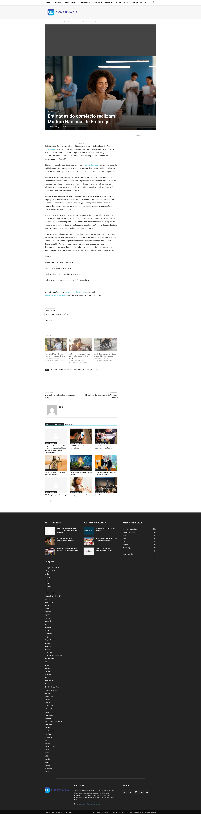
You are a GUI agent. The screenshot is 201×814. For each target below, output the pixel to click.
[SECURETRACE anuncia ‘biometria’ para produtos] (81, 436)
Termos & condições (139, 2)
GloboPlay (48, 634)
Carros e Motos (50, 593)
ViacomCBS (48, 765)
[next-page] (49, 501)
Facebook (48, 621)
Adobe (47, 574)
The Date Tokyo (121, 2)
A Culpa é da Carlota (52, 568)
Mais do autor (70, 424)
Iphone (47, 665)
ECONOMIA (54, 369)
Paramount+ (49, 696)
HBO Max (48, 646)
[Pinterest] (56, 136)
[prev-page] (46, 501)
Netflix (47, 678)
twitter (47, 756)
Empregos (48, 609)
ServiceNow (97, 2)
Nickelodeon (49, 681)
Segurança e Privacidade (53, 721)
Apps (48, 2)
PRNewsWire (49, 709)
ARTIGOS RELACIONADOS (54, 424)
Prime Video (49, 706)
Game (47, 630)
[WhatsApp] (61, 136)
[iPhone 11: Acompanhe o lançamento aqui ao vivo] (89, 551)
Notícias (58, 2)
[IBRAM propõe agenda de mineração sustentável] (56, 485)
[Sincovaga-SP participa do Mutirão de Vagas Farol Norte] (56, 344)
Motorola (48, 674)
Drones (47, 605)
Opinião (47, 693)
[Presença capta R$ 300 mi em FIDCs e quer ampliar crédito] (106, 463)
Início (46, 22)
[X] (51, 136)
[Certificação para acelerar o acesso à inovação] (81, 463)
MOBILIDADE (77, 369)
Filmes (47, 624)
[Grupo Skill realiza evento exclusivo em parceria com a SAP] (106, 485)
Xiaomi (47, 772)
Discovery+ (48, 599)
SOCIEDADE (94, 369)
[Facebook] (47, 136)
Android (47, 577)
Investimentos (49, 659)
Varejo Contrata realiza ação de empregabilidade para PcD (105, 355)
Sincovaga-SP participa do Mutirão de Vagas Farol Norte (55, 355)
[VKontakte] (141, 792)
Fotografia (48, 627)
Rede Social (49, 715)
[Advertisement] (100, 40)
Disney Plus (49, 602)
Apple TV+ (48, 587)
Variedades (48, 762)
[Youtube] (147, 792)
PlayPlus (47, 699)
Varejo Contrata (91, 165)
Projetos (109, 2)
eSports (47, 615)
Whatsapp (48, 768)
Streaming (83, 2)
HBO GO (47, 643)
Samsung (48, 718)
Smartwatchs (49, 731)
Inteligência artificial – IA (53, 656)
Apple (47, 580)
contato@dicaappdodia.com (90, 804)
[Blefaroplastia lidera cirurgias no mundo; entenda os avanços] (81, 485)
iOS (46, 662)
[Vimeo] (136, 792)
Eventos (47, 618)
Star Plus (48, 734)
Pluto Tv (47, 703)
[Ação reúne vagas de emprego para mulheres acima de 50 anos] (80, 344)
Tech (46, 740)
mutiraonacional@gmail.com (56, 295)
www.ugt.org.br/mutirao (75, 292)
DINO (51, 127)
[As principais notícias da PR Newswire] (89, 531)
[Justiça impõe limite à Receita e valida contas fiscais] (56, 463)
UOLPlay (47, 759)
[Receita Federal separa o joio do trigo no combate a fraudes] (106, 436)
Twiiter (47, 753)
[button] (153, 3)
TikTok (47, 750)
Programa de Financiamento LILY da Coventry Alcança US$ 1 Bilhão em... (67, 531)
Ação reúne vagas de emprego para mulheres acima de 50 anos (80, 356)
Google (47, 637)
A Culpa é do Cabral (52, 571)
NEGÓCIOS (86, 369)
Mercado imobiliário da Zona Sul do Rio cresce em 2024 (101, 396)
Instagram (48, 652)
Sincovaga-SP (50, 149)
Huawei (47, 649)
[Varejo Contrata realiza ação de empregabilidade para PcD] (105, 344)
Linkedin (48, 668)
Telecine (47, 743)
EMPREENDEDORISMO (65, 369)
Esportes (48, 612)
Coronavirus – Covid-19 (53, 596)
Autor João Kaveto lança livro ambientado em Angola (61, 396)
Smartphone (69, 2)
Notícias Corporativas (56, 22)
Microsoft (48, 671)
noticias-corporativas (52, 690)
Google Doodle (50, 640)
